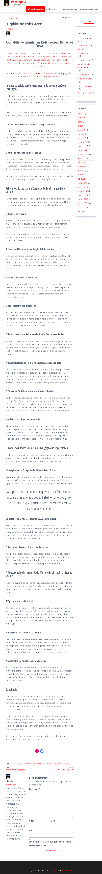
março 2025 (81, 178)
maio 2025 (81, 170)
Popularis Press (67, 870)
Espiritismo (39, 763)
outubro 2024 (82, 199)
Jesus (44, 763)
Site (30, 830)
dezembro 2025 (83, 142)
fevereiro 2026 (82, 134)
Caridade (19, 763)
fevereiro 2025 (82, 183)
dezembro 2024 (83, 191)
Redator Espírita (57, 763)
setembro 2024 (83, 203)
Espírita (33, 763)
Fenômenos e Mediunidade (89, 9)
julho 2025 (81, 162)
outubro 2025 (82, 150)
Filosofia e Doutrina (69, 9)
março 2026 (81, 130)
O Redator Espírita (13, 29)
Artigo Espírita (13, 763)
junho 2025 (81, 166)
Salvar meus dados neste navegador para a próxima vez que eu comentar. (50, 843)
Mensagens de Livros (85, 78)
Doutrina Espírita (27, 763)
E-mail (53, 820)
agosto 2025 (82, 158)
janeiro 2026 (82, 138)
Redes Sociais (65, 763)
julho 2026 (81, 113)
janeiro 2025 (82, 187)
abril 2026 (81, 125)
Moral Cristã (49, 763)
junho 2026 (81, 117)
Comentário (34, 789)
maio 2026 (81, 121)
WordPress (52, 870)
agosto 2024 (82, 207)
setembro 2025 (83, 154)
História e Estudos (52, 9)
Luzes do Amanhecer (84, 74)
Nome (31, 820)
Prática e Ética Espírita (35, 9)
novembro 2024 (83, 195)
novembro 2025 (83, 146)
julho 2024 (81, 211)
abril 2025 (81, 174)
